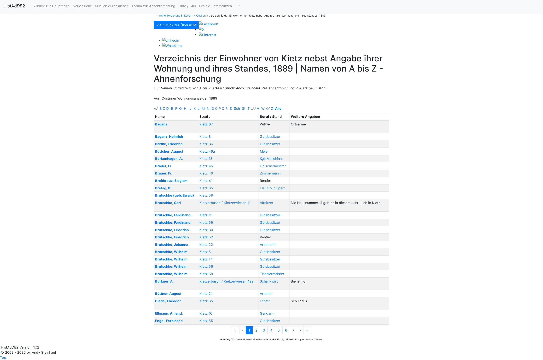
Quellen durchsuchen (112, 6)
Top (3, 357)
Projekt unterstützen (215, 6)
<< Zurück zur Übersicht (176, 25)
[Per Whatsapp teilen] (172, 45)
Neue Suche (82, 6)
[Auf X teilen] (201, 29)
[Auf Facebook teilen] (208, 23)
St (243, 108)
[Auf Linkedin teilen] (170, 40)
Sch (237, 108)
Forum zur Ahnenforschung (153, 6)
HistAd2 (14, 5)
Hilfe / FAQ (187, 6)
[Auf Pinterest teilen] (207, 34)
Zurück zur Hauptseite (51, 6)
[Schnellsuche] (238, 6)
